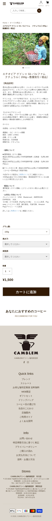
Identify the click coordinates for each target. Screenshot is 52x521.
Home (5, 23)
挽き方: (6, 239)
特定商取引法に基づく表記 (26, 442)
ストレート (26, 383)
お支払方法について (26, 455)
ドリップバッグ (26, 400)
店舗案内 (26, 412)
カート (47, 3)
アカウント (41, 3)
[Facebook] (24, 362)
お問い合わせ (26, 438)
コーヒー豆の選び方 (26, 404)
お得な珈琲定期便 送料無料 (26, 387)
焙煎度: (6, 251)
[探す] (39, 11)
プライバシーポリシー (26, 447)
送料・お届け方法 (26, 459)
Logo (16, 4)
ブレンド (26, 379)
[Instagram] (28, 362)
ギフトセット (26, 396)
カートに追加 (26, 292)
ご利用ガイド (26, 417)
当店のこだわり (26, 408)
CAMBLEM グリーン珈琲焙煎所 (29, 516)
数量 (4, 266)
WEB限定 (26, 392)
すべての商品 (15, 23)
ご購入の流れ (26, 451)
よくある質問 (26, 421)
